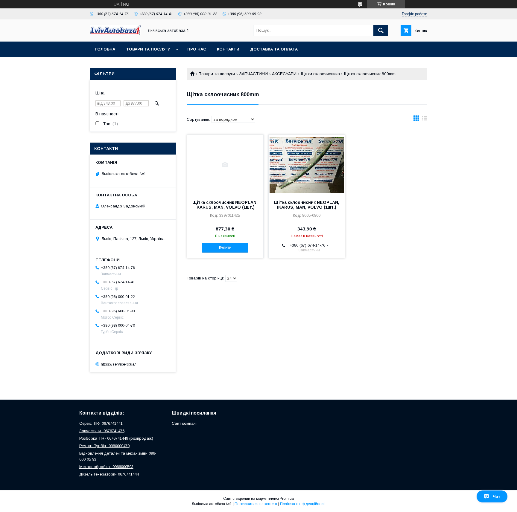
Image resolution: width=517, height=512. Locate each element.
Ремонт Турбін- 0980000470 (104, 446)
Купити (225, 247)
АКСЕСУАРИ (284, 73)
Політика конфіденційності (303, 504)
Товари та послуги (148, 49)
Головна (105, 49)
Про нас (196, 49)
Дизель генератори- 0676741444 (109, 474)
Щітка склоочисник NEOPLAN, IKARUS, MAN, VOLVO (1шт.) (225, 205)
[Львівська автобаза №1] (115, 33)
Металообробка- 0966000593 (106, 466)
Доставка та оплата (274, 49)
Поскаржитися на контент (256, 504)
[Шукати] (380, 30)
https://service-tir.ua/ (118, 364)
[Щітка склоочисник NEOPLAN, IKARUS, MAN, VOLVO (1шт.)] (225, 165)
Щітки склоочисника (320, 73)
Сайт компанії (185, 423)
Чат (496, 496)
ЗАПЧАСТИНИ (253, 73)
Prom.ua (287, 498)
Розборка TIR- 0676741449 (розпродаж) (116, 438)
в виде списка (424, 119)
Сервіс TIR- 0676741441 (101, 423)
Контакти (228, 49)
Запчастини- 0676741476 (101, 431)
